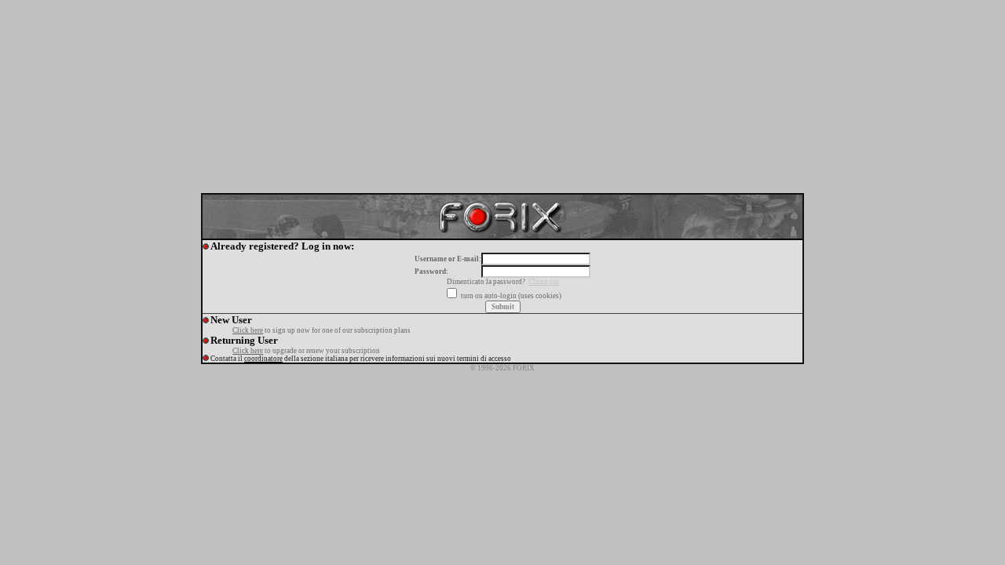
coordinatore (263, 359)
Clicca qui (543, 282)
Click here (247, 330)
